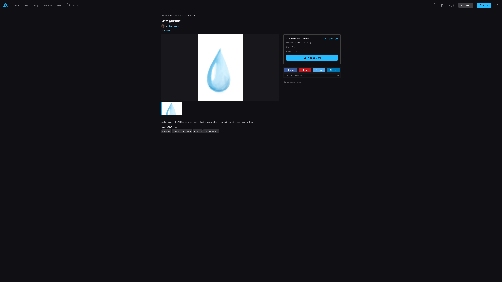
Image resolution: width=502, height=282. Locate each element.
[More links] (497, 5)
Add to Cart (314, 57)
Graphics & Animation (182, 131)
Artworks (167, 30)
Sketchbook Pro (211, 131)
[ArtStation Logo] (5, 5)
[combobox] (251, 5)
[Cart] (442, 5)
